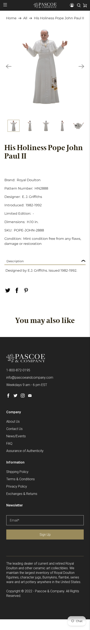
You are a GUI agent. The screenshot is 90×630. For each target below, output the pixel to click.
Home (11, 18)
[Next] (81, 66)
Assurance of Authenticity (25, 451)
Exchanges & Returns (21, 494)
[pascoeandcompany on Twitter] (15, 396)
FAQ (9, 443)
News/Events (16, 436)
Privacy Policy (16, 486)
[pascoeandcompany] (45, 5)
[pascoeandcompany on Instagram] (23, 396)
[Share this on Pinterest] (26, 290)
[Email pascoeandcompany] (30, 396)
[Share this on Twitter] (7, 290)
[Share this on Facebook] (17, 290)
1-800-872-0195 (18, 370)
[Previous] (8, 66)
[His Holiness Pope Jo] (45, 66)
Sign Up (45, 535)
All (25, 18)
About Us (13, 421)
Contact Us (14, 429)
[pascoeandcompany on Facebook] (8, 396)
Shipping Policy (17, 472)
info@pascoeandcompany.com (29, 378)
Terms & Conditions (20, 479)
